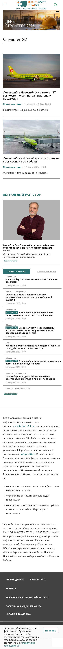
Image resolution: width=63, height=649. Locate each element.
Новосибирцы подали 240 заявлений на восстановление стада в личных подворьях (30, 377)
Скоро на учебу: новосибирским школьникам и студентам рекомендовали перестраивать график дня (30, 330)
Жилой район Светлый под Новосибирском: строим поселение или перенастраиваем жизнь (29, 247)
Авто (8, 343)
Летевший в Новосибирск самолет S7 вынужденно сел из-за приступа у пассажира (29, 95)
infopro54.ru (28, 453)
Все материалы (10, 261)
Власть (9, 292)
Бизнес (9, 389)
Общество (11, 276)
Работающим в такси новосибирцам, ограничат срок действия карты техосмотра (33, 347)
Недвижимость (23, 389)
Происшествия (12, 104)
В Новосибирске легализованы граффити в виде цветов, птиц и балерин (29, 314)
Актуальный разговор (22, 194)
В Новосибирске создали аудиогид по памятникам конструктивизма (33, 362)
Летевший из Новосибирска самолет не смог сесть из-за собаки (31, 159)
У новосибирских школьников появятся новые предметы (31, 280)
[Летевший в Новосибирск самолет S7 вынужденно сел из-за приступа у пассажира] (31, 71)
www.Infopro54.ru (23, 425)
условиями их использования (19, 644)
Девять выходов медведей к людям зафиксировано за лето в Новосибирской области (29, 297)
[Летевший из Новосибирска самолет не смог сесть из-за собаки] (31, 137)
